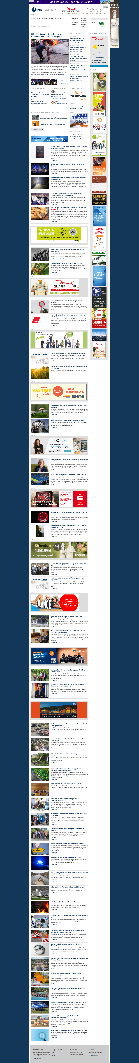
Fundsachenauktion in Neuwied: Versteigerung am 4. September (67, 579)
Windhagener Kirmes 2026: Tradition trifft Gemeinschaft (53, 118)
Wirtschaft (44, 18)
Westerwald (35, 26)
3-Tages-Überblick (98, 58)
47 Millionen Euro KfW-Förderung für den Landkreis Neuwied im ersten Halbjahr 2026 (67, 685)
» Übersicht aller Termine (37, 129)
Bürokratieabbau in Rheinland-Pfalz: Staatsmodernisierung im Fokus (69, 460)
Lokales (33, 23)
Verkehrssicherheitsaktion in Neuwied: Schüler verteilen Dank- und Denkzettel (68, 475)
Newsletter (74, 24)
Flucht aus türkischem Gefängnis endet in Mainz (66, 857)
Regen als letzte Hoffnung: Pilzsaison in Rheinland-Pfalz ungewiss (69, 406)
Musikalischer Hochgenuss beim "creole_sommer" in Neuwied (67, 165)
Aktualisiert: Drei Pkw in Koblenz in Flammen (65, 902)
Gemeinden (56, 23)
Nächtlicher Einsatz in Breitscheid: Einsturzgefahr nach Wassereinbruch (68, 178)
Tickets (93, 22)
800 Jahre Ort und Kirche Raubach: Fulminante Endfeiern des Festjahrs (46, 35)
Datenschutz (84, 22)
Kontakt (83, 26)
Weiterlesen (61, 74)
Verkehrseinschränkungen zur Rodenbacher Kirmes (67, 844)
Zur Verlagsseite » (37, 1058)
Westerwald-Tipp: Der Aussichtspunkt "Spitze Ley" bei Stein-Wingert (39, 103)
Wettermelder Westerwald (100, 62)
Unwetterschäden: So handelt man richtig (64, 754)
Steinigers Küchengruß (77, 138)
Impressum (83, 24)
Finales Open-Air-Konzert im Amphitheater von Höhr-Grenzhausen (68, 250)
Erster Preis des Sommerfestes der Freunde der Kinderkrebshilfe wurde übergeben (66, 194)
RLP (61, 18)
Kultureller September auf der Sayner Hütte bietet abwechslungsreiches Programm (66, 617)
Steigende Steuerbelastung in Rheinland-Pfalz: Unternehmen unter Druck (65, 1017)
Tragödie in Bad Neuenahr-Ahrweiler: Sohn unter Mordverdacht (66, 945)
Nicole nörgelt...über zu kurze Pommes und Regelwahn (59, 105)
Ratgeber (50, 23)
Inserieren (83, 18)
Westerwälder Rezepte (76, 134)
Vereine (51, 18)
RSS (53, 1052)
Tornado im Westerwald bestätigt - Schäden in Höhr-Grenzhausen (67, 740)
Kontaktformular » (93, 1055)
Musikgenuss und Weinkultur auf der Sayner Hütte (52, 124)
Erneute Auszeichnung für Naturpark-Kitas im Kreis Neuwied (67, 829)
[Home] (32, 14)
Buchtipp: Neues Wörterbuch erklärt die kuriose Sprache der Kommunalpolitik (69, 147)
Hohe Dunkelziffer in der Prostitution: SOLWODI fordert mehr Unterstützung (68, 526)
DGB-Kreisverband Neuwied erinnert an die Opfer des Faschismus (68, 316)
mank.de (95, 65)
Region (33, 18)
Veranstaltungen (42, 23)
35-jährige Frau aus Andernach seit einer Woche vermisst (78, 58)
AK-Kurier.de (74, 21)
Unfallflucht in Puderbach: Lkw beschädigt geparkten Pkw (69, 1002)
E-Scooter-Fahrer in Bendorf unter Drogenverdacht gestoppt (67, 301)
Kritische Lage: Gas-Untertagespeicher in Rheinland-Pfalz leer (69, 916)
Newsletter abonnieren (76, 108)
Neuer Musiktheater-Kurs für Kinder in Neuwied (66, 784)
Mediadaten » (73, 1057)
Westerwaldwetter (98, 60)
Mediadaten (83, 20)
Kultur (57, 18)
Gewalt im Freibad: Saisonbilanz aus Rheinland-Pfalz (68, 420)
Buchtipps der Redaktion (77, 136)
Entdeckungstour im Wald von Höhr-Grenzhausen (66, 263)
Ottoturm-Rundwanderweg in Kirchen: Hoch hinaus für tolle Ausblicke (40, 94)
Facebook (75, 18)
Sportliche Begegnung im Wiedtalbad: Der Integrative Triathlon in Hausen (68, 989)
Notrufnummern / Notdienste (78, 107)
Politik (38, 18)
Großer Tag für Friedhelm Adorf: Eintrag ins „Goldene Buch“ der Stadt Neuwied (68, 631)
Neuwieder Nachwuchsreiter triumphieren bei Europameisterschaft (79, 78)
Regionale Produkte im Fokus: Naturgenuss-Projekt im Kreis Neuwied (68, 671)
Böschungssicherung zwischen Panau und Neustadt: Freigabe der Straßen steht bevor (67, 931)
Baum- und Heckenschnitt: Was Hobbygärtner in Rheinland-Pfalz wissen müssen (66, 769)
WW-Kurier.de (75, 22)
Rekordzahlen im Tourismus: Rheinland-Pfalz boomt (67, 887)
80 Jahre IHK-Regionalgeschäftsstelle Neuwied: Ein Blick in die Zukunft (69, 814)
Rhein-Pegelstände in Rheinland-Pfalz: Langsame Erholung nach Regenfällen (69, 873)
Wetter (62, 23)
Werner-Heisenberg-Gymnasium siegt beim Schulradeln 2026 (68, 564)
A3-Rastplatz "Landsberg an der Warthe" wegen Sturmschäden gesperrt (66, 974)
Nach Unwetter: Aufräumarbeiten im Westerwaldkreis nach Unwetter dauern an (69, 959)
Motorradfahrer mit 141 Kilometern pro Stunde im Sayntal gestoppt (77, 40)
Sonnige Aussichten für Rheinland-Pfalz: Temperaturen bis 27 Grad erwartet (69, 367)
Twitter (53, 1055)
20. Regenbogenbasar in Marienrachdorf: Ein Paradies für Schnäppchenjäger (69, 725)
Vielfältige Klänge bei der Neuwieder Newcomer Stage (68, 353)
